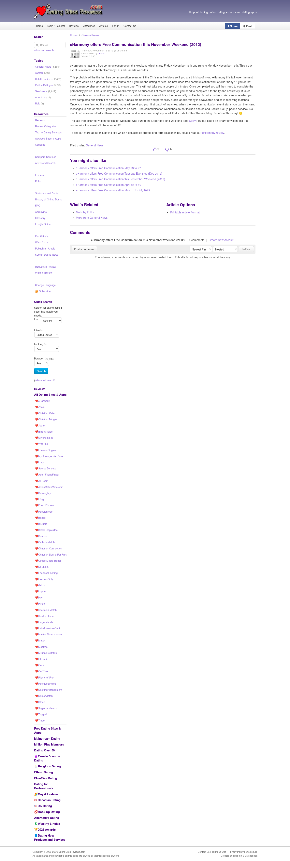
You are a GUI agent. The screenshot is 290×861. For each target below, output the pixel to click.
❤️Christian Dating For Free (50, 554)
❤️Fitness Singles (45, 450)
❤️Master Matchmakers (49, 634)
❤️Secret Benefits (45, 468)
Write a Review (43, 273)
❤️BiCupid (41, 524)
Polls (38, 181)
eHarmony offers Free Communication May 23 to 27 (108, 168)
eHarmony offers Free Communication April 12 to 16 (108, 185)
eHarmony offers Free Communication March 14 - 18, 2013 (113, 190)
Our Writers (41, 236)
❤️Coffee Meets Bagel (48, 560)
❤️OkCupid (41, 659)
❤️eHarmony (42, 401)
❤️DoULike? (42, 567)
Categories (89, 26)
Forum (115, 26)
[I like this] (154, 149)
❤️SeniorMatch (44, 696)
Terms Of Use (219, 851)
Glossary (40, 218)
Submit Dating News (46, 254)
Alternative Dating (46, 817)
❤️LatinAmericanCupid (48, 628)
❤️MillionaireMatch (46, 653)
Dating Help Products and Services (49, 837)
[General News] (75, 57)
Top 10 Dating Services (48, 132)
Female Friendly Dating (47, 758)
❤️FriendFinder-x (44, 505)
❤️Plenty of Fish (44, 677)
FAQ (37, 205)
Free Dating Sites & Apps (47, 730)
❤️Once (39, 665)
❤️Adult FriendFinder (47, 474)
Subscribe (44, 291)
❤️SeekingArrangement (48, 690)
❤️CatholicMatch (45, 542)
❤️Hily (39, 597)
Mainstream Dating (47, 738)
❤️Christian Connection (48, 548)
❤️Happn (40, 591)
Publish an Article (45, 248)
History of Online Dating (48, 199)
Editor (101, 53)
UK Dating (45, 806)
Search (41, 371)
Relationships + (48, 79)
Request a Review (45, 266)
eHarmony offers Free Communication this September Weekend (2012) (120, 179)
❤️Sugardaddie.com (46, 708)
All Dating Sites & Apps (50, 394)
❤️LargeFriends (44, 622)
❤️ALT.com (41, 481)
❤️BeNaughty (43, 493)
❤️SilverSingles (44, 437)
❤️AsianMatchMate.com (49, 487)
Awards (42, 72)
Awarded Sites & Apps (48, 138)
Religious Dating (49, 766)
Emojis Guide (43, 224)
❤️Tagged (41, 714)
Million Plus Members (49, 744)
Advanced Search (45, 163)
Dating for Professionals (43, 786)
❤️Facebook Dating (46, 573)
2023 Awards (47, 829)
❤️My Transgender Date (49, 456)
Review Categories (45, 126)
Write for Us (42, 242)
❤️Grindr (40, 585)
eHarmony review (213, 133)
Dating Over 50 (44, 750)
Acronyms (41, 212)
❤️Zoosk (40, 407)
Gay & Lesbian (48, 794)
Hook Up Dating (49, 812)
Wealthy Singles (49, 823)
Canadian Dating (49, 800)
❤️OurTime (41, 671)
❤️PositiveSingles (45, 683)
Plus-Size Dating (45, 778)
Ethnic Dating (43, 772)
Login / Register (56, 26)
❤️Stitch (40, 702)
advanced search (44, 50)
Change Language (45, 285)
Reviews (74, 26)
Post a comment (84, 249)
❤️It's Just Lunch (45, 616)
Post (248, 26)
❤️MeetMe (41, 647)
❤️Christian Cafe (44, 413)
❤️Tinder (40, 720)
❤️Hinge (40, 603)
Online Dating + (48, 85)
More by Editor (85, 212)
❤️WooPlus (42, 444)
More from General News (92, 218)
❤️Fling (39, 499)
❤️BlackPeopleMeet (46, 530)
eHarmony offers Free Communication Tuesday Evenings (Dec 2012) (119, 173)
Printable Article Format (185, 212)
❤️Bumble (41, 536)
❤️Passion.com (44, 511)
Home (39, 26)
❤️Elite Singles (44, 431)
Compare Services (45, 157)
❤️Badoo (40, 517)
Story (192, 121)
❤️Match (40, 640)
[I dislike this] (167, 149)
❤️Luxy (39, 462)
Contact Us (129, 26)
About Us (43, 97)
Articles (103, 26)
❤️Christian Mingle (46, 419)
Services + (45, 91)
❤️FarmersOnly (44, 579)
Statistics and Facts (46, 193)
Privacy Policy (236, 851)
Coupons (40, 144)
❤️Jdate (40, 425)
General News (90, 35)
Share (233, 26)
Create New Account (221, 240)
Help (39, 103)
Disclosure (251, 851)
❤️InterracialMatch (46, 610)
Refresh (246, 249)
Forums (39, 175)
